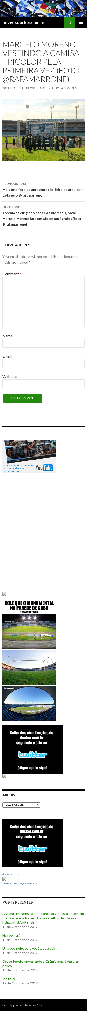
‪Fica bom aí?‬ (11, 935)
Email (7, 356)
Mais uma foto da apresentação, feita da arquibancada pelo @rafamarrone (43, 189)
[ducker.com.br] (4, 878)
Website (9, 376)
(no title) (8, 979)
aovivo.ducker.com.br (23, 22)
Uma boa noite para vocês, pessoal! (28, 948)
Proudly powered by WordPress (23, 1005)
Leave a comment (65, 88)
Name (7, 336)
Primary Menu (81, 22)
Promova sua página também (19, 883)
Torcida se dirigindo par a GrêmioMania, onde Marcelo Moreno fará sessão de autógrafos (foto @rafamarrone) (41, 215)
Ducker (44, 88)
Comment (11, 274)
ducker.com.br (10, 874)
